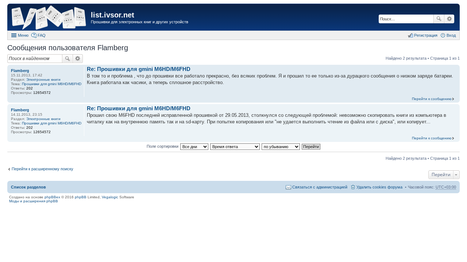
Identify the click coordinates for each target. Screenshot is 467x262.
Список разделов (28, 187)
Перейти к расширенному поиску (42, 169)
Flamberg (20, 70)
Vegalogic (110, 197)
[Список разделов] (50, 18)
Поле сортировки (162, 146)
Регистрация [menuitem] (425, 35)
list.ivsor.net (112, 15)
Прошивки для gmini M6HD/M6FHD (51, 84)
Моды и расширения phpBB (33, 201)
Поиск (438, 19)
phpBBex (52, 197)
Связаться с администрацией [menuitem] (319, 187)
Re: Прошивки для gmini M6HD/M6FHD (138, 69)
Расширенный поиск (449, 19)
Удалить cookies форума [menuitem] (379, 187)
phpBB (80, 197)
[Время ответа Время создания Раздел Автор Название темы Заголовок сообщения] (235, 146)
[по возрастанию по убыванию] (281, 146)
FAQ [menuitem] (42, 35)
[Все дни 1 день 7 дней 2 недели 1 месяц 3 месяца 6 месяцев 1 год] (194, 146)
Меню (23, 35)
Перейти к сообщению (432, 99)
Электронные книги (43, 80)
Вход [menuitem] (451, 35)
